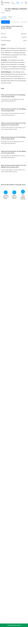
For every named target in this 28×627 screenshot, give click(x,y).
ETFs (22, 2)
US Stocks (13, 2)
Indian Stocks (17, 2)
